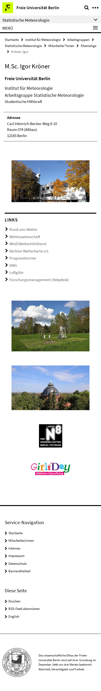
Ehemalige (88, 45)
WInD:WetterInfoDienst (28, 243)
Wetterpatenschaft (24, 236)
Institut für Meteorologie (43, 39)
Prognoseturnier (22, 258)
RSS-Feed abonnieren (24, 608)
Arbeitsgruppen (78, 39)
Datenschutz (17, 563)
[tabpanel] (50, 108)
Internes (14, 548)
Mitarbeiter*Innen (61, 45)
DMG (13, 265)
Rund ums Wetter (23, 229)
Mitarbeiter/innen (21, 540)
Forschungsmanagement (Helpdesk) (39, 279)
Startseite (12, 39)
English (13, 616)
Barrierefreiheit (19, 571)
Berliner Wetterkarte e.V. (29, 251)
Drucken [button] (14, 601)
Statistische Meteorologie (23, 45)
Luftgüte (16, 272)
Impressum (16, 556)
